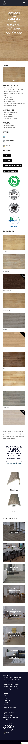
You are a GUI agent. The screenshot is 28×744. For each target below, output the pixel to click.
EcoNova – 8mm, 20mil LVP (10, 686)
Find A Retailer (7, 705)
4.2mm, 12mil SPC (14, 572)
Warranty (7, 160)
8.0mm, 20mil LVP (14, 552)
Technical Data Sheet (10, 171)
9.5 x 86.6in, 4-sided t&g (14, 635)
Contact (6, 702)
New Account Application (10, 707)
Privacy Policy (7, 700)
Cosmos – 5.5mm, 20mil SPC (11, 682)
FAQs (5, 695)
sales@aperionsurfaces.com (14, 463)
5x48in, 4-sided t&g (14, 593)
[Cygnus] (14, 81)
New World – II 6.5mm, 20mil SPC (12, 684)
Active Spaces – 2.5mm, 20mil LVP (12, 677)
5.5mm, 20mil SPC (14, 615)
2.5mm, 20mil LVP (14, 532)
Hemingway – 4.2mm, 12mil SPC (12, 679)
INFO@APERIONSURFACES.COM (10, 717)
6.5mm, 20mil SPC (14, 657)
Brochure (7, 155)
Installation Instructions (12, 166)
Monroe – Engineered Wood (11, 689)
